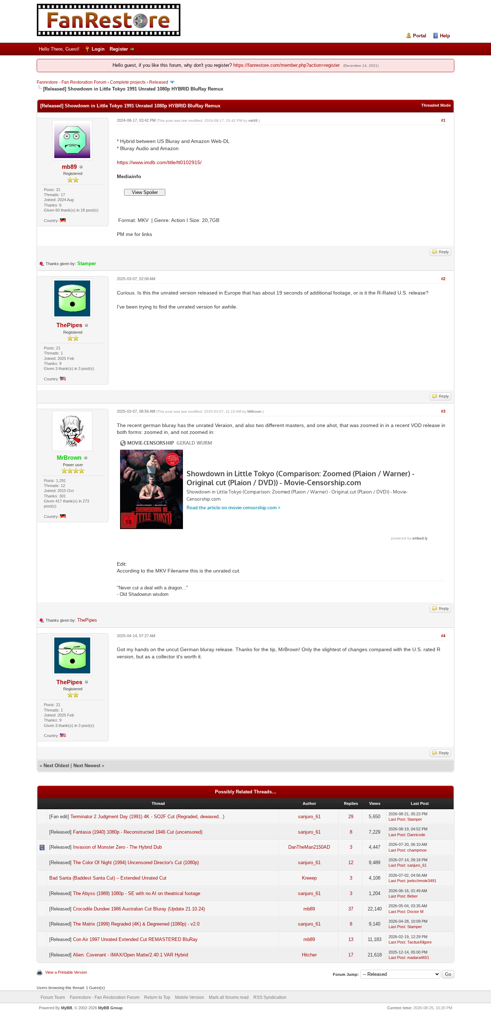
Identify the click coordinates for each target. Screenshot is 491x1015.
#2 (443, 279)
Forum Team (53, 997)
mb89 (69, 167)
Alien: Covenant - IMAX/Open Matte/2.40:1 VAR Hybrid (130, 955)
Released (158, 82)
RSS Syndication (269, 997)
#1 (443, 120)
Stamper (414, 819)
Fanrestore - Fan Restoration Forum (71, 82)
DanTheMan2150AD (309, 847)
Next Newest (86, 765)
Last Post (397, 819)
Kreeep (309, 878)
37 (350, 909)
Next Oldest (56, 765)
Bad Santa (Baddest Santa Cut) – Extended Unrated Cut (107, 878)
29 (350, 816)
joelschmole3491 (421, 881)
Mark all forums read (229, 997)
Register (119, 49)
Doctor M (415, 911)
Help (445, 35)
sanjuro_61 (309, 816)
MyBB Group (110, 1008)
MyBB (66, 1008)
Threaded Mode (436, 105)
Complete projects (128, 82)
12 (350, 862)
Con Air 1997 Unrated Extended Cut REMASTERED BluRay (135, 939)
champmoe (417, 850)
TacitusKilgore (419, 942)
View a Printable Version (66, 972)
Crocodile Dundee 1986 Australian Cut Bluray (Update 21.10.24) (139, 909)
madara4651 (418, 957)
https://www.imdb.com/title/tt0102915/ (159, 162)
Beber (412, 896)
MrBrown (254, 411)
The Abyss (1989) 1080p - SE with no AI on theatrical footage (136, 893)
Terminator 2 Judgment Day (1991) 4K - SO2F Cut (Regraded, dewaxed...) (147, 816)
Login (98, 49)
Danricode (416, 835)
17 (350, 955)
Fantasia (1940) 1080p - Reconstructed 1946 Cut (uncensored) (137, 832)
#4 (443, 636)
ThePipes (69, 325)
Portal (419, 35)
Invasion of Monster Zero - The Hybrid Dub (117, 847)
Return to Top (157, 997)
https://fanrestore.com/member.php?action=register (286, 65)
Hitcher (309, 955)
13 (350, 939)
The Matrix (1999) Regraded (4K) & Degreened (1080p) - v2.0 (136, 924)
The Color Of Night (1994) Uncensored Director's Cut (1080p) (136, 862)
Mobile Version (189, 997)
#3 (443, 411)
